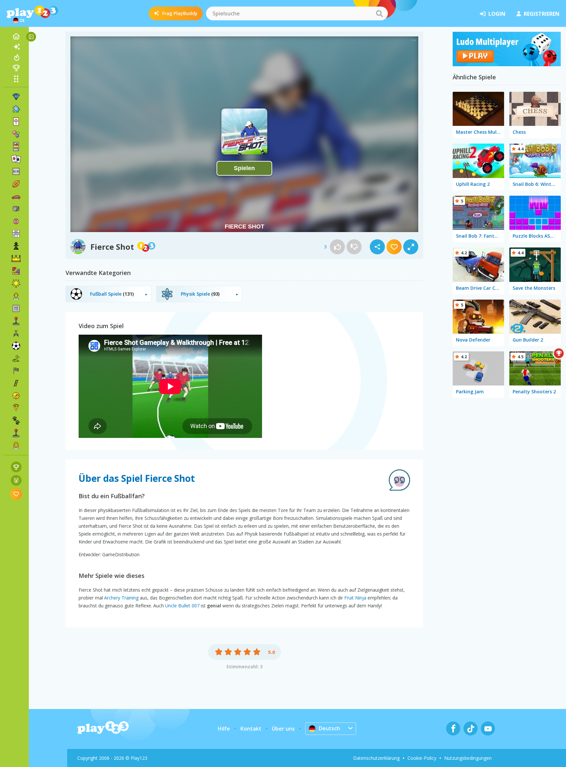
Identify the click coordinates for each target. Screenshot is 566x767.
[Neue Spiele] (16, 46)
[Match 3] (16, 96)
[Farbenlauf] (507, 64)
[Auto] (16, 196)
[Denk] (16, 221)
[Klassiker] (16, 358)
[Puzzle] (16, 109)
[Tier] (16, 420)
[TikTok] (470, 728)
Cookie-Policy (421, 758)
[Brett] (16, 209)
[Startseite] (16, 36)
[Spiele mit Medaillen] (16, 480)
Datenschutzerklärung (376, 758)
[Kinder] (16, 296)
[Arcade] (16, 321)
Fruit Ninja (355, 598)
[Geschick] (16, 383)
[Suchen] (379, 13)
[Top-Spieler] (16, 67)
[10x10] (16, 171)
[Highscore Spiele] (16, 467)
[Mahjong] (16, 121)
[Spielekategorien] (16, 79)
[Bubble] (16, 134)
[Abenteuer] (16, 395)
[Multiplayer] (16, 433)
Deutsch (329, 728)
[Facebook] (453, 728)
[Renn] (16, 370)
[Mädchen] (16, 445)
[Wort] (16, 308)
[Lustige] (16, 283)
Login (496, 13)
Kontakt (250, 728)
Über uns (283, 728)
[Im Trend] (16, 57)
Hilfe (224, 728)
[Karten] (16, 146)
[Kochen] (16, 408)
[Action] (16, 333)
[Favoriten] (16, 493)
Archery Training (121, 598)
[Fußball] (16, 346)
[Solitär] (16, 159)
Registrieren (541, 13)
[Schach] (16, 246)
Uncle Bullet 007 (182, 605)
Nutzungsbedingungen (468, 758)
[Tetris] (16, 271)
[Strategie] (16, 258)
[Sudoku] (16, 233)
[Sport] (16, 184)
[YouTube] (488, 728)
